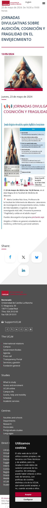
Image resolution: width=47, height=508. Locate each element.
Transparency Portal (12, 359)
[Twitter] (12, 329)
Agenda (6, 353)
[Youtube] (26, 329)
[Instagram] (21, 329)
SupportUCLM (13, 322)
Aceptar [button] (28, 494)
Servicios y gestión (11, 362)
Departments (9, 420)
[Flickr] (30, 329)
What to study (9, 382)
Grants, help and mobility (14, 394)
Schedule (7, 398)
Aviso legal (5, 501)
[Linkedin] (23, 270)
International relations (13, 343)
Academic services (11, 401)
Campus (7, 346)
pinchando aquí (38, 217)
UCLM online (9, 388)
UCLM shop (8, 481)
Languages (8, 433)
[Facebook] (10, 257)
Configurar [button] (28, 499)
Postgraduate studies (13, 430)
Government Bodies (12, 350)
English (28, 2)
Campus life (8, 391)
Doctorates (8, 427)
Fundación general (11, 365)
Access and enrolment (13, 385)
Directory (7, 475)
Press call (7, 356)
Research (7, 424)
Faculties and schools (12, 417)
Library (6, 450)
